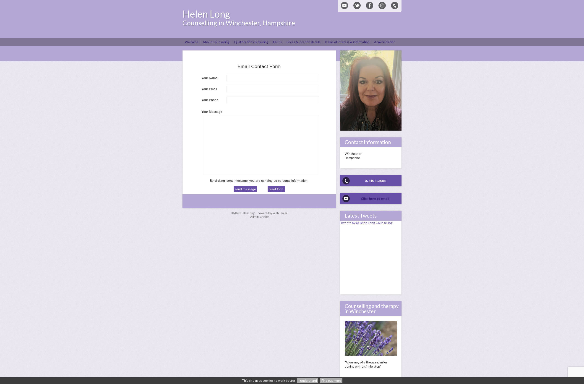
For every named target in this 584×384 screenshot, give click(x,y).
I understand (307, 380)
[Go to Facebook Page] (369, 5)
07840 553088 (375, 181)
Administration (259, 216)
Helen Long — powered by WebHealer (263, 213)
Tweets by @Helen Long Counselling (366, 223)
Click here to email (375, 198)
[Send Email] (344, 5)
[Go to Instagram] (382, 5)
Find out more (331, 380)
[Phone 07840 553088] (395, 5)
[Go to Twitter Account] (357, 5)
